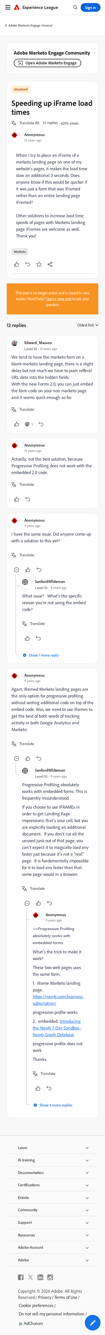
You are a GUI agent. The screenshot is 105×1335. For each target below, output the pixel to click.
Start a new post (58, 298)
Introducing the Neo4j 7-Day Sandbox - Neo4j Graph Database (57, 1027)
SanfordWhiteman (50, 581)
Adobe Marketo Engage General (30, 25)
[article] (52, 384)
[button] (29, 123)
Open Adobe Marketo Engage (51, 63)
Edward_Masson (38, 342)
